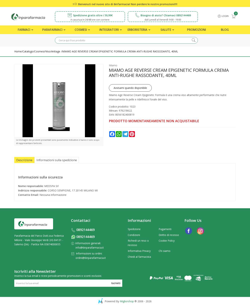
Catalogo (28, 51)
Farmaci (24, 30)
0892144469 (85, 230)
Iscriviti (115, 283)
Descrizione (24, 160)
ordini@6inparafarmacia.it (91, 258)
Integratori (109, 30)
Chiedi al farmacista (139, 256)
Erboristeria (138, 30)
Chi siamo (164, 251)
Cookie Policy (167, 240)
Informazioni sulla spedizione (56, 160)
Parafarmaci (52, 30)
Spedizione (134, 229)
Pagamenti (165, 229)
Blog (225, 30)
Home (18, 51)
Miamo (113, 65)
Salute (166, 30)
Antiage (55, 51)
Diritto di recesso (169, 235)
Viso (47, 51)
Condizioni (134, 235)
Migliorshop (127, 301)
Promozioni (196, 30)
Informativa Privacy (139, 251)
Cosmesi (81, 30)
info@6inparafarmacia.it (90, 247)
